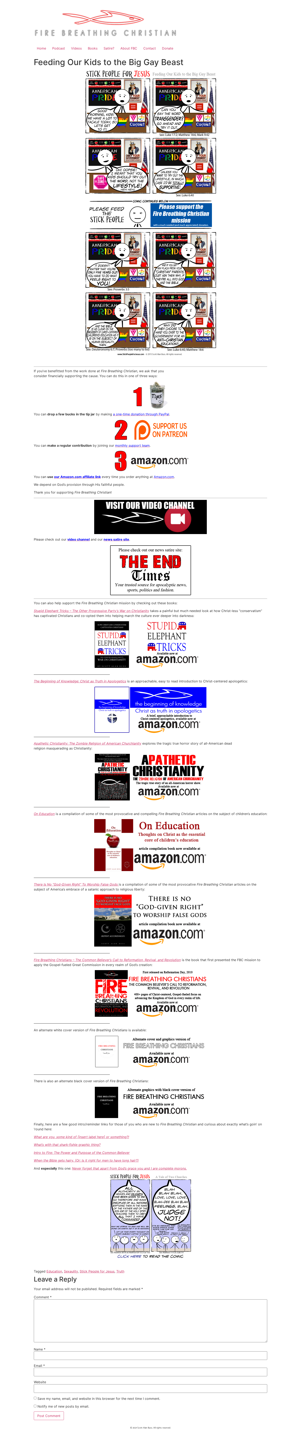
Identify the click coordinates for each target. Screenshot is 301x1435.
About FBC (128, 48)
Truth (120, 1271)
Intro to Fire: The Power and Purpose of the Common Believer (82, 1153)
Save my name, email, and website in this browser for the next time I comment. (98, 1398)
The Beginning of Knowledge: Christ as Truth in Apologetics (80, 681)
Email (39, 1365)
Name (39, 1349)
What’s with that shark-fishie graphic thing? (67, 1145)
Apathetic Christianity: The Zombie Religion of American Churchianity (87, 743)
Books (92, 48)
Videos (76, 48)
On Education (44, 814)
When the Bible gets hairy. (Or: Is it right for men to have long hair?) (86, 1160)
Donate (167, 48)
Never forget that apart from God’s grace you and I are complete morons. (129, 1168)
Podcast (58, 48)
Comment (43, 1297)
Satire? (109, 48)
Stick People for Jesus (97, 1271)
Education (54, 1271)
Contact (149, 48)
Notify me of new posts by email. (63, 1406)
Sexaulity (71, 1271)
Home (41, 48)
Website (40, 1382)
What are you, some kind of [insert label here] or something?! (81, 1137)
